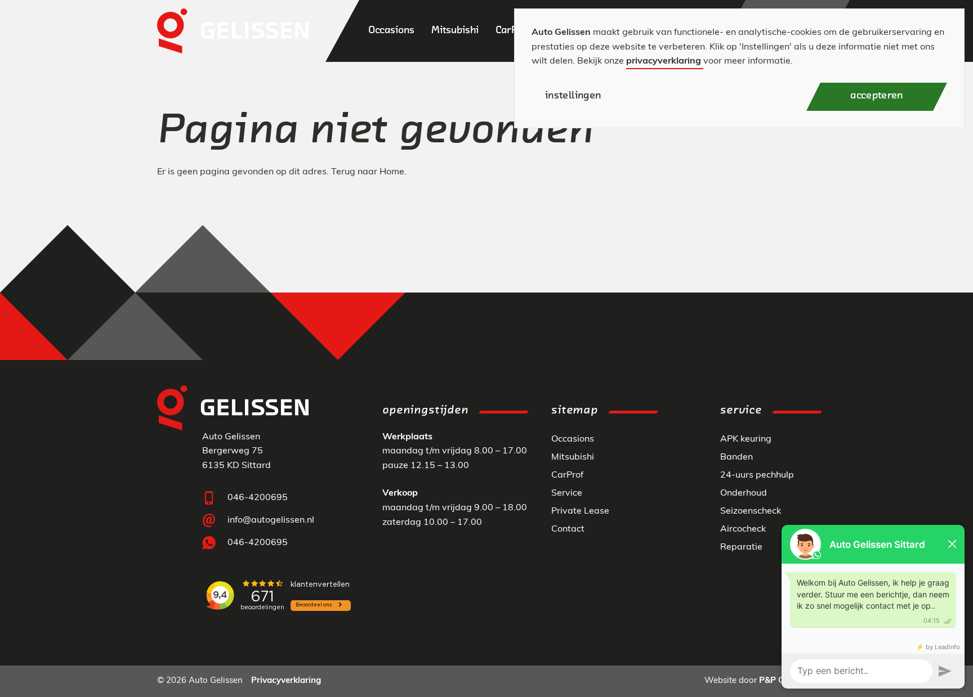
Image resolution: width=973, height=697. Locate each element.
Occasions (572, 439)
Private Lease (580, 511)
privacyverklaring (663, 61)
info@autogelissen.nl (270, 520)
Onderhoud (743, 493)
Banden (736, 457)
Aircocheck (743, 529)
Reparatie (741, 547)
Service (566, 493)
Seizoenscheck (750, 511)
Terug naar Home (367, 172)
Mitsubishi (572, 457)
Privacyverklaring (286, 681)
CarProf (567, 475)
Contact (567, 529)
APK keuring (745, 439)
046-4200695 (257, 497)
